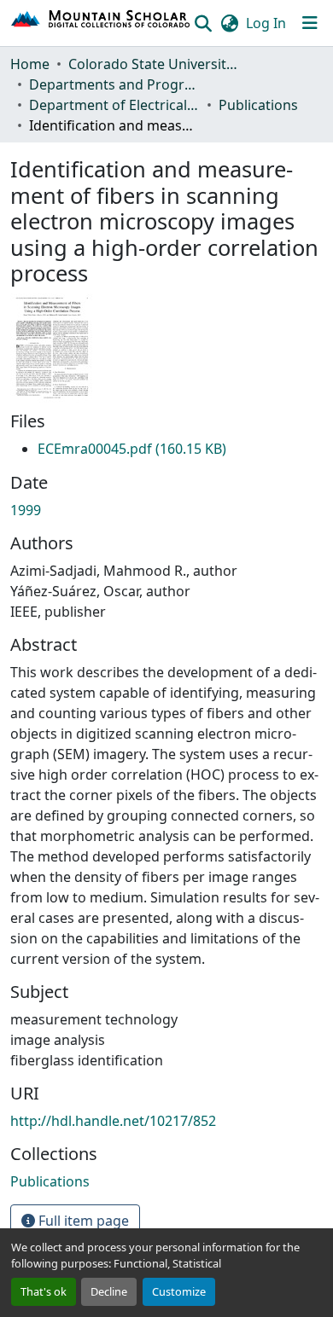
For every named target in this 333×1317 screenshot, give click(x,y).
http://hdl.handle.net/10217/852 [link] (113, 1120)
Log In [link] (266, 23)
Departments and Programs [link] (114, 84)
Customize (179, 1291)
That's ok (43, 1291)
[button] (101, 23)
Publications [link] (258, 105)
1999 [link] (25, 510)
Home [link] (30, 64)
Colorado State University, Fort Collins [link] (153, 64)
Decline (109, 1291)
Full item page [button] (82, 1220)
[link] (132, 448)
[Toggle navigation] (310, 23)
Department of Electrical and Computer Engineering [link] (114, 105)
